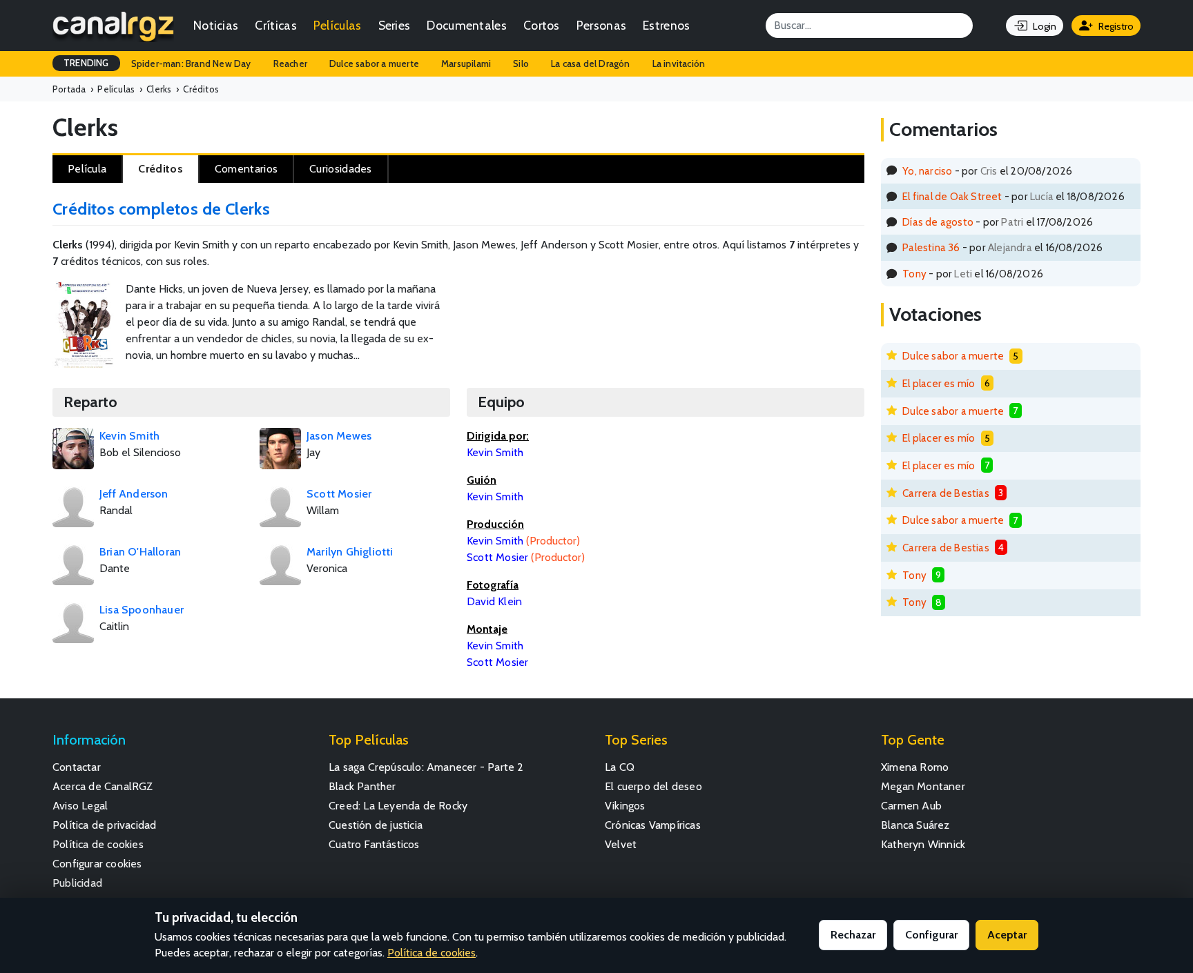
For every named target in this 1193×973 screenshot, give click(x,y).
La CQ (619, 767)
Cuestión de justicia (376, 825)
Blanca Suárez (915, 825)
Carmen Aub (911, 805)
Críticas (275, 25)
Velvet (621, 844)
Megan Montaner (923, 786)
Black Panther (362, 786)
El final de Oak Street (952, 196)
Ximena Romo (915, 767)
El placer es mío (938, 383)
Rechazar (853, 934)
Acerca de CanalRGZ (102, 786)
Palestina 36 (931, 247)
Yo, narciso (927, 170)
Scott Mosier (497, 662)
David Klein (494, 601)
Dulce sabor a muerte (374, 63)
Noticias (215, 25)
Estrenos (666, 25)
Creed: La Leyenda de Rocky (398, 805)
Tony (914, 273)
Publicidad (77, 883)
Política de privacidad (104, 825)
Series (394, 25)
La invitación (679, 63)
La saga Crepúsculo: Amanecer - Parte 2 (426, 767)
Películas (337, 25)
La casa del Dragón (590, 63)
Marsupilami (466, 63)
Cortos (541, 25)
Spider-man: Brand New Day (191, 63)
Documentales (467, 25)
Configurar (931, 934)
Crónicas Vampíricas (653, 825)
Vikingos (625, 805)
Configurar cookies (97, 863)
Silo (521, 63)
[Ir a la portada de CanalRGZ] (113, 26)
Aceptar (1007, 934)
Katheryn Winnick (923, 844)
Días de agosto (937, 221)
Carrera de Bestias (945, 493)
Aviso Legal (80, 805)
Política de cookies (98, 844)
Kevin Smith (495, 645)
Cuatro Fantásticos (374, 844)
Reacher (290, 63)
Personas (601, 25)
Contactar (76, 767)
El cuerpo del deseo (653, 786)
